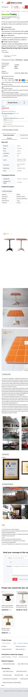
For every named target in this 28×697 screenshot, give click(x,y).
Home (3, 11)
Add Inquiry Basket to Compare (10, 129)
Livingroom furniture (6, 649)
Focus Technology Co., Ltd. (19, 690)
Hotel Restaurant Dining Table (10, 679)
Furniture (8, 11)
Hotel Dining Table (7, 675)
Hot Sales (4, 646)
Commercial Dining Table (9, 664)
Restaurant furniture (21, 646)
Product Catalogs (23, 643)
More (3, 685)
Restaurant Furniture (15, 11)
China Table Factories (8, 671)
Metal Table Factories (21, 671)
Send (15, 579)
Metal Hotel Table (19, 675)
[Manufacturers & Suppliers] (14, 2)
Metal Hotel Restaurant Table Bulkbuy (12, 682)
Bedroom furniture (20, 649)
